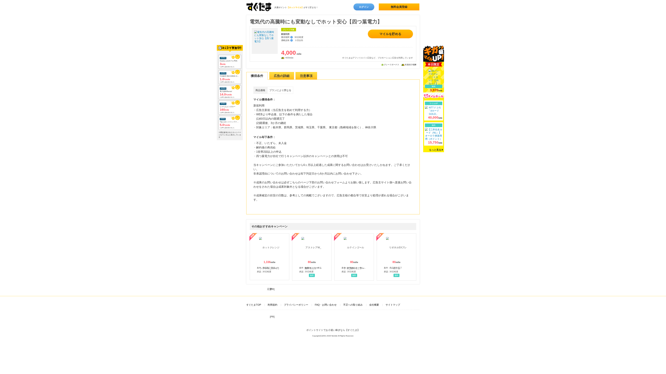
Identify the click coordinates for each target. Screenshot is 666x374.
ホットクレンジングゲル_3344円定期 (269, 257)
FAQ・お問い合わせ (326, 304)
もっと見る (435, 149)
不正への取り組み (353, 304)
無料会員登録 (399, 6)
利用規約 (272, 304)
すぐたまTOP (253, 304)
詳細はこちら (433, 110)
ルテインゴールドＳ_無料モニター (354, 257)
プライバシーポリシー (296, 304)
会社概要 (374, 304)
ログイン (364, 7)
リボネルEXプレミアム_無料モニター (396, 257)
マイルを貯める (390, 34)
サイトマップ (393, 304)
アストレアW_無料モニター (311, 257)
